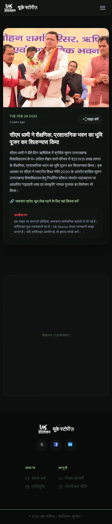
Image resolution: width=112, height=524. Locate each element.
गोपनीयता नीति (76, 486)
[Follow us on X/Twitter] (41, 445)
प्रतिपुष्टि (38, 486)
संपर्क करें (39, 478)
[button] (90, 119)
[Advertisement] (56, 335)
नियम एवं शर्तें (74, 478)
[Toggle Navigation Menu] (102, 8)
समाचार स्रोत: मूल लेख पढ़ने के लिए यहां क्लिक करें (44, 201)
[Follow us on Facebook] (56, 445)
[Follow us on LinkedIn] (70, 445)
